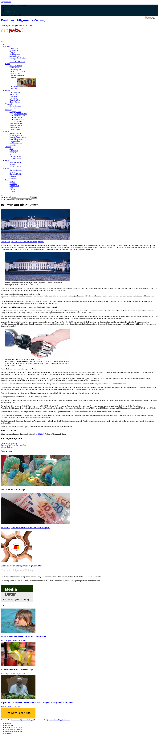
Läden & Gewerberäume (18, 137)
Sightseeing (13, 77)
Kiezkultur (13, 88)
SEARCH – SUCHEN (17, 62)
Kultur (7, 168)
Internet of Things (16, 156)
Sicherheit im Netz (16, 158)
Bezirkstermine (15, 54)
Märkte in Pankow (16, 125)
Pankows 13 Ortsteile (17, 75)
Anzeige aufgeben (16, 133)
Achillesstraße (18, 119)
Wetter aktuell (14, 50)
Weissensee (18, 118)
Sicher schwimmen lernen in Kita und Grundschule (23, 636)
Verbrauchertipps (15, 129)
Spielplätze (13, 98)
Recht (7, 160)
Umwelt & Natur (15, 100)
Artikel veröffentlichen (13, 7)
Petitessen (13, 176)
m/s (2, 640)
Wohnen (12, 164)
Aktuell (7, 46)
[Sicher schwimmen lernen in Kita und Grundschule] (18, 632)
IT (10, 154)
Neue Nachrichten (16, 66)
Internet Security (15, 60)
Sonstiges (13, 145)
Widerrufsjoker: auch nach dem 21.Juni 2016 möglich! (25, 527)
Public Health (14, 186)
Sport (11, 188)
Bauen (7, 90)
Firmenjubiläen (15, 108)
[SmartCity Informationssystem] (150, 18)
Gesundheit (13, 184)
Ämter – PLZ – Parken (17, 71)
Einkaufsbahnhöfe (16, 121)
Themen (8, 147)
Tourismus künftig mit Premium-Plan (13, 445)
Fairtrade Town (15, 127)
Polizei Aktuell (15, 73)
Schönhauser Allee (20, 114)
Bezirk (7, 64)
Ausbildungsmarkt (16, 143)
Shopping (8, 110)
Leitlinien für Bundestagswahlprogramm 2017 (21, 566)
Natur (11, 149)
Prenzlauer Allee (19, 116)
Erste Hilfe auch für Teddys (13, 489)
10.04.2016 (40, 434)
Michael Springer (7, 242)
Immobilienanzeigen (16, 139)
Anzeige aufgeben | (11, 9)
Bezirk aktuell (14, 68)
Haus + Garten (15, 102)
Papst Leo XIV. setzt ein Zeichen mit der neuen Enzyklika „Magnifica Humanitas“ (37, 702)
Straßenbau (13, 96)
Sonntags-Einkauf (16, 123)
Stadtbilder (13, 86)
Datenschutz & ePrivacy (13, 727)
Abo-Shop (8, 733)
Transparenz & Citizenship (14, 729)
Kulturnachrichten (16, 170)
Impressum (9, 725)
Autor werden (10, 11)
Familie (12, 190)
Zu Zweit (13, 191)
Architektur (13, 94)
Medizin (12, 182)
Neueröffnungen (15, 106)
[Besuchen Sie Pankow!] (11, 32)
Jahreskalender (15, 56)
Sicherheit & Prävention (18, 58)
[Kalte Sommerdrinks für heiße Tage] (18, 665)
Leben (7, 180)
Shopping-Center (15, 112)
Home (3, 199)
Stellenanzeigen (15, 141)
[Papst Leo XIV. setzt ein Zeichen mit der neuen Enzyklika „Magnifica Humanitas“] (18, 698)
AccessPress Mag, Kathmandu (59, 720)
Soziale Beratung (15, 166)
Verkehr (12, 52)
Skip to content (6, 2)
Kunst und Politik (16, 174)
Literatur (12, 172)
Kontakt (8, 723)
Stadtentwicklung (15, 92)
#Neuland (13, 153)
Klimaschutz (14, 151)
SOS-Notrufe (14, 48)
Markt (7, 131)
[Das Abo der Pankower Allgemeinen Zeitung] (18, 718)
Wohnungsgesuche (16, 135)
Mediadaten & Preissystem (14, 731)
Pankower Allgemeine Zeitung (23, 20)
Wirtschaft (8, 104)
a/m (2, 673)
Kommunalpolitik (16, 69)
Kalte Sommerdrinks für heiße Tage (17, 669)
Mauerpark (13, 178)
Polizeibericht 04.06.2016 (9, 443)
